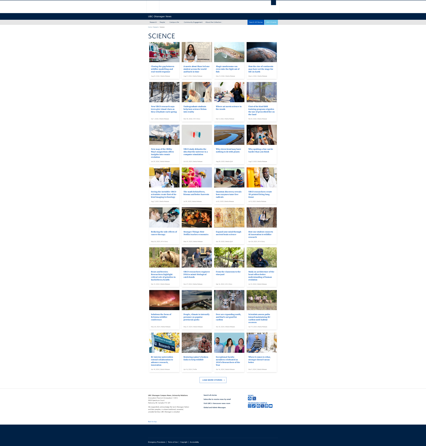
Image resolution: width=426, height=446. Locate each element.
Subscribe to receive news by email (217, 399)
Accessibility (194, 442)
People (162, 22)
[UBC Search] (273, 2)
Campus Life (174, 22)
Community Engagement (193, 22)
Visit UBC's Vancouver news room (217, 403)
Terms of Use (173, 442)
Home (150, 27)
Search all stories (210, 395)
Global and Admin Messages (215, 407)
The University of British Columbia (152, 6)
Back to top (152, 421)
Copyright (183, 442)
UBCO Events (271, 22)
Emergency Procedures (156, 442)
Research (153, 22)
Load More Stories (212, 380)
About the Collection (213, 22)
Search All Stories (256, 22)
